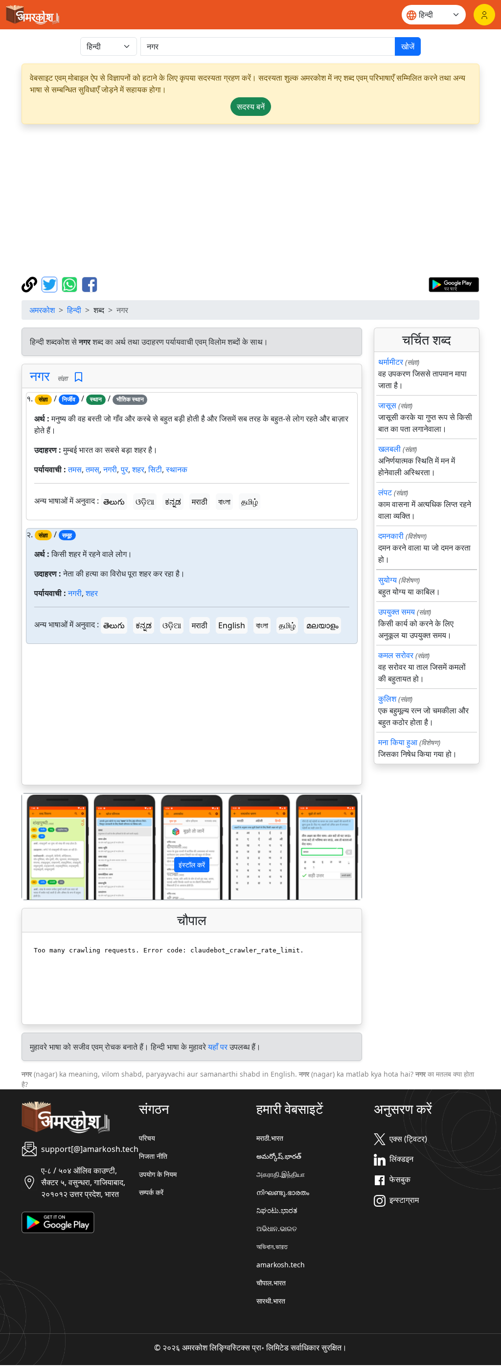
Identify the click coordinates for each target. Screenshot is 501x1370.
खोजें (407, 46)
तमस (75, 469)
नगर (40, 376)
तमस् (92, 469)
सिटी (155, 469)
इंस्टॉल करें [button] (192, 864)
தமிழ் (249, 501)
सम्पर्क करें (151, 1192)
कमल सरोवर (395, 655)
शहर (138, 469)
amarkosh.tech (280, 1264)
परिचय (147, 1138)
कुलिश (387, 698)
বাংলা (224, 501)
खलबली (389, 448)
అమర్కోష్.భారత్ (278, 1156)
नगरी (110, 469)
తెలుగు (114, 501)
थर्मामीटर (390, 361)
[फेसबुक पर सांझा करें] (89, 283)
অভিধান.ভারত (272, 1246)
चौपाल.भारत (271, 1282)
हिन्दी (74, 310)
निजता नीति (153, 1156)
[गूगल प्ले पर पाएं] (453, 283)
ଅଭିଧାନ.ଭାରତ (276, 1228)
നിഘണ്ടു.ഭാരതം (282, 1192)
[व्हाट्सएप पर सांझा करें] (71, 283)
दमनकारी (391, 535)
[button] (47, 847)
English (231, 625)
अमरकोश (42, 310)
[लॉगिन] (484, 14)
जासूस (387, 405)
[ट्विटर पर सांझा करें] (51, 283)
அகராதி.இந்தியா (280, 1174)
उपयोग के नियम (158, 1174)
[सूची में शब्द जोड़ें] (78, 377)
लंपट (385, 492)
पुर (124, 469)
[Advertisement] (250, 200)
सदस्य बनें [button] (251, 106)
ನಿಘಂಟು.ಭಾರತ (276, 1210)
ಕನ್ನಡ (173, 501)
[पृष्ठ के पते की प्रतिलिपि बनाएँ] (31, 283)
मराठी (199, 501)
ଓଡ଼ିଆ (145, 501)
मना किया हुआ (397, 742)
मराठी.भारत (269, 1138)
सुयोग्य (387, 580)
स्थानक (176, 469)
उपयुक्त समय (396, 611)
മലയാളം (322, 625)
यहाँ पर (218, 1046)
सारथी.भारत (270, 1300)
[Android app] (58, 1221)
